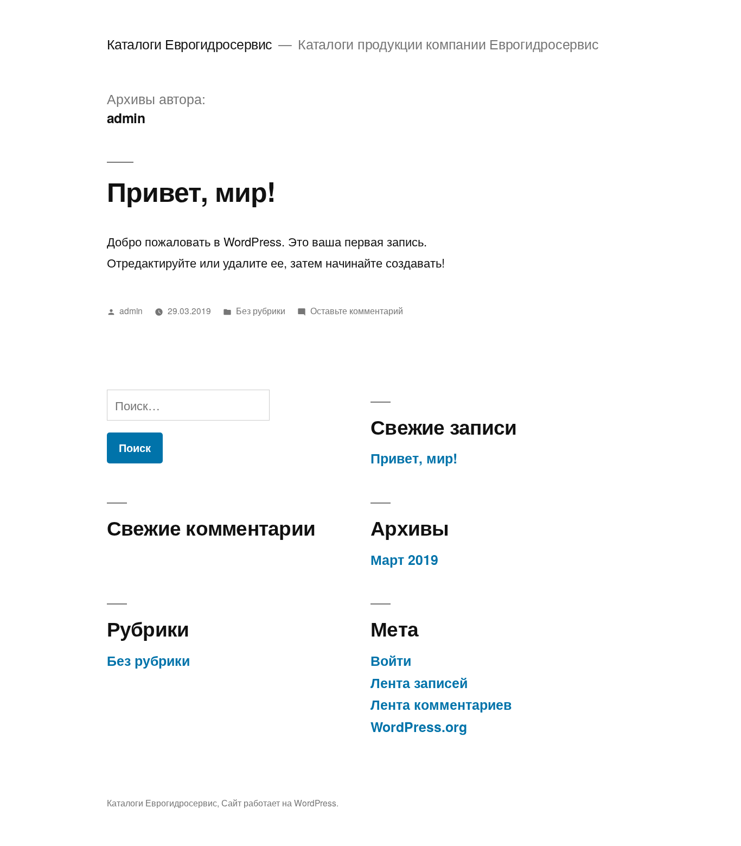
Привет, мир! (191, 190)
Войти (390, 660)
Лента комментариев (441, 704)
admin (131, 310)
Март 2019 (404, 559)
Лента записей (419, 682)
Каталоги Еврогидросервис (189, 43)
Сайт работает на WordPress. (279, 803)
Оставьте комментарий (356, 310)
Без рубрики (260, 310)
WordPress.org (418, 726)
